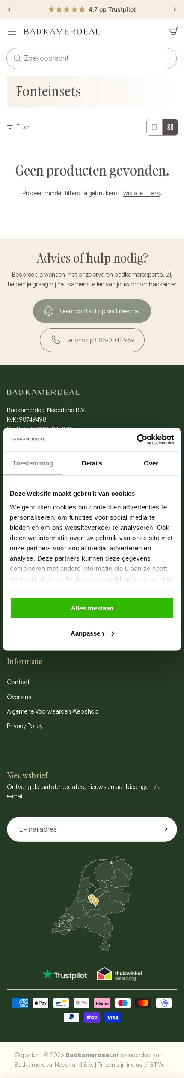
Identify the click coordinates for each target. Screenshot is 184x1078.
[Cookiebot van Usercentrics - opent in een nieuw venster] (136, 439)
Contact (18, 681)
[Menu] (12, 31)
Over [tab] (151, 463)
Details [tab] (92, 463)
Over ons (19, 696)
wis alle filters (141, 193)
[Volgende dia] (174, 9)
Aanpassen (87, 632)
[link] (92, 311)
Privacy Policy (25, 725)
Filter (23, 126)
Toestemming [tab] (32, 463)
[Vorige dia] (9, 9)
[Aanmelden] (164, 829)
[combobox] (79, 58)
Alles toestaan (92, 608)
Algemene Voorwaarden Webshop (52, 711)
